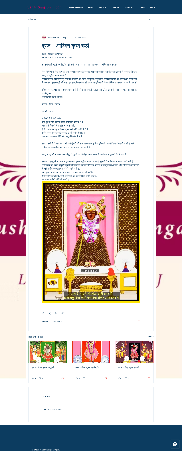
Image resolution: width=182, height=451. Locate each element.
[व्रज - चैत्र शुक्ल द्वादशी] (134, 352)
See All (151, 336)
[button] (150, 19)
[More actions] (138, 37)
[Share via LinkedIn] (56, 313)
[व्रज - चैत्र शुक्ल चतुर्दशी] (48, 352)
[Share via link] (62, 313)
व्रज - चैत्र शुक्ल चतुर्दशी (43, 367)
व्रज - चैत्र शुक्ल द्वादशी (128, 367)
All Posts (32, 19)
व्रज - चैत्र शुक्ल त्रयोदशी (87, 367)
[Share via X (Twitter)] (49, 313)
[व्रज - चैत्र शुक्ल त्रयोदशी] (91, 352)
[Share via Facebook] (43, 313)
